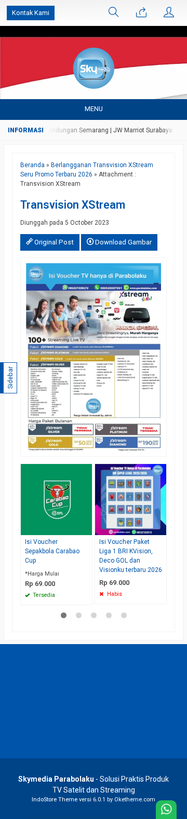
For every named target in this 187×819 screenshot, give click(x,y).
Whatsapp (69, 593)
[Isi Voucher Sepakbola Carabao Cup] (56, 499)
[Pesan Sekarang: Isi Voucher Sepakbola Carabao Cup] (86, 527)
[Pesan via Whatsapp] (141, 13)
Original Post (53, 242)
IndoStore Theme (54, 799)
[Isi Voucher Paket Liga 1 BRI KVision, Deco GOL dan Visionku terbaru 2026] (130, 499)
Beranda (32, 165)
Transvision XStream (72, 204)
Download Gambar (123, 242)
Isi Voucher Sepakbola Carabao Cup (52, 551)
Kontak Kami (30, 13)
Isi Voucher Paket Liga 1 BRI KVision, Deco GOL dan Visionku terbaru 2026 (130, 556)
